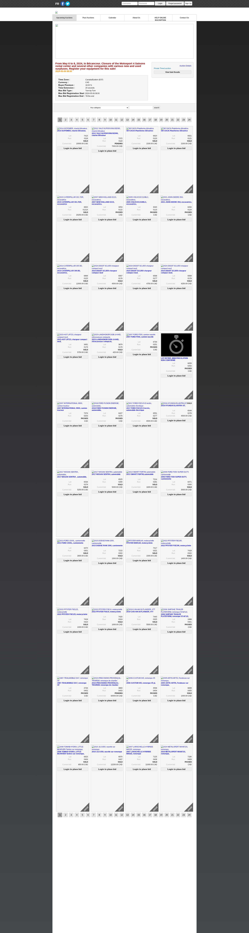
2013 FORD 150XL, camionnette (70, 543)
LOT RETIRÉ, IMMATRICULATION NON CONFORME (174, 359)
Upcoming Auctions (64, 18)
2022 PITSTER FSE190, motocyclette (176, 546)
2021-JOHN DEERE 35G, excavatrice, (176, 202)
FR (57, 3)
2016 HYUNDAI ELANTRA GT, (173, 406)
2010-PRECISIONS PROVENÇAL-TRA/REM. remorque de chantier (105, 684)
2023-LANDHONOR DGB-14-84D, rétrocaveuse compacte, (105, 340)
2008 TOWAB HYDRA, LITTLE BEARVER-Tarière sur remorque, (70, 753)
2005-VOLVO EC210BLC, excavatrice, (136, 203)
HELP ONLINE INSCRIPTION (160, 19)
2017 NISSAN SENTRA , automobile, (72, 477)
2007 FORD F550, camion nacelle (139, 337)
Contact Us (184, 18)
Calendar (112, 18)
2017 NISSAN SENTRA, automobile (106, 474)
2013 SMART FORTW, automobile (139, 474)
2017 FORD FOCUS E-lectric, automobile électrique (138, 409)
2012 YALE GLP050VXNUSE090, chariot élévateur (105, 134)
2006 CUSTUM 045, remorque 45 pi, (140, 683)
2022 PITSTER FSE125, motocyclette (72, 614)
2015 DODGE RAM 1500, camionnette (107, 546)
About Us (136, 18)
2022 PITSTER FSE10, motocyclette (106, 612)
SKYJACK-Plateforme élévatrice (139, 131)
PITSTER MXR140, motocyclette (139, 543)
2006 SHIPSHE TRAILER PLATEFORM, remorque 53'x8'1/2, (175, 615)
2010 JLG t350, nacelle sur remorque (107, 752)
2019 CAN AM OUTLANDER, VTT (139, 612)
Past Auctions (88, 18)
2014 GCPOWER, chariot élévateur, (71, 131)
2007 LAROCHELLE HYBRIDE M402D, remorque (138, 753)
